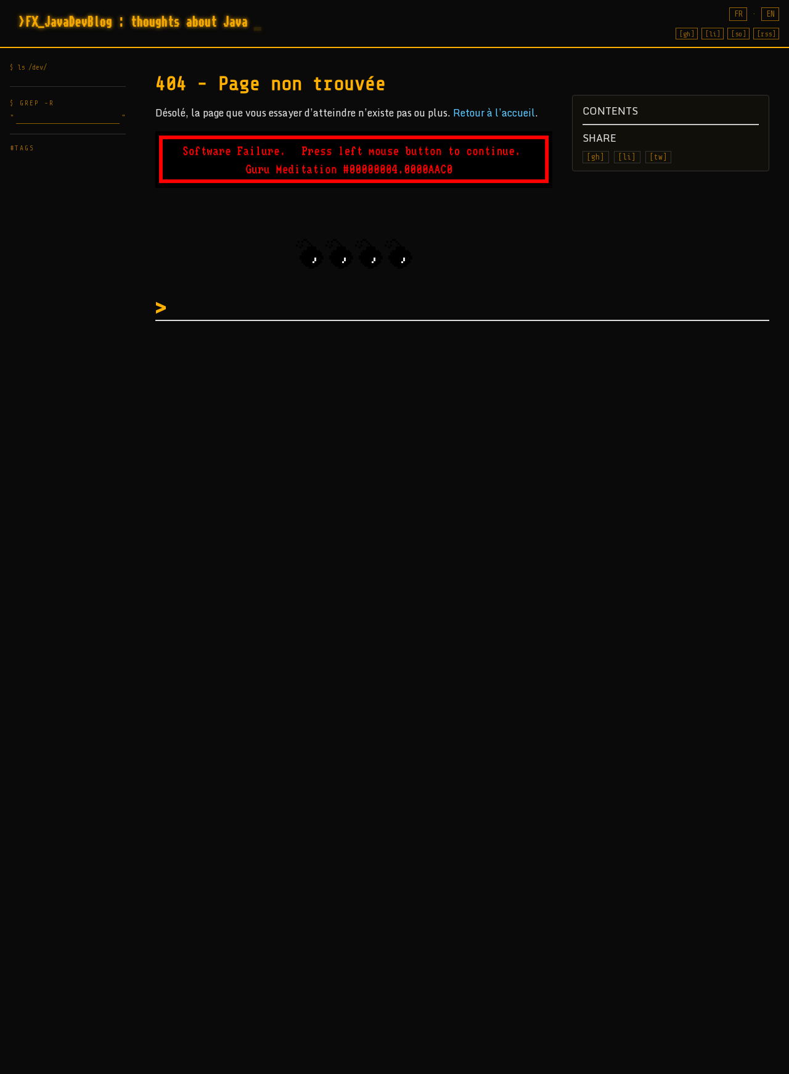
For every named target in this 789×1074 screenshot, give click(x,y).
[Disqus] (467, 485)
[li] (712, 34)
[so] (738, 34)
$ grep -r (32, 103)
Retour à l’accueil (494, 113)
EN (770, 13)
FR (738, 13)
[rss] (766, 34)
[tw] (658, 157)
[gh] (686, 34)
